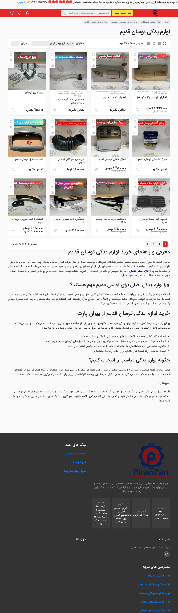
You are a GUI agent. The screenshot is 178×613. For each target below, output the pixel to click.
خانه (167, 22)
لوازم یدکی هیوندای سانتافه (154, 593)
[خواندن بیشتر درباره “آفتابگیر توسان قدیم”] (96, 110)
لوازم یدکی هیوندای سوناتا (155, 602)
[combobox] (86, 13)
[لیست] (154, 43)
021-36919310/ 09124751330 (160, 515)
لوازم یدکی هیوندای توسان (124, 22)
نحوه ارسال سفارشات (74, 471)
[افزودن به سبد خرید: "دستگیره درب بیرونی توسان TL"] (55, 230)
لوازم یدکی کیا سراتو (159, 576)
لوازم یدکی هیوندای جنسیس (153, 584)
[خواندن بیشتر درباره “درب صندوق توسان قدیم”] (13, 169)
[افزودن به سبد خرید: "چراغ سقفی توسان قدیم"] (96, 169)
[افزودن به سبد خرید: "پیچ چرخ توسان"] (13, 110)
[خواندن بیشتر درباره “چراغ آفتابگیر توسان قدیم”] (137, 169)
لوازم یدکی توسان (138, 271)
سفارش (80, 44)
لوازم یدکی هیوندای (151, 22)
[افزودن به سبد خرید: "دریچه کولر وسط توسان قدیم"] (137, 230)
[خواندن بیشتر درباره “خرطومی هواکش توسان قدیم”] (55, 169)
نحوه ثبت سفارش (76, 453)
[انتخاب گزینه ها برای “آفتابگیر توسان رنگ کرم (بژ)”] (137, 110)
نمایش (24, 44)
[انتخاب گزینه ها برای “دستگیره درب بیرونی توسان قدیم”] (13, 230)
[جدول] (148, 43)
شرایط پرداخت (78, 462)
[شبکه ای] (164, 43)
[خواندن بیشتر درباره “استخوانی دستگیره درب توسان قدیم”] (55, 110)
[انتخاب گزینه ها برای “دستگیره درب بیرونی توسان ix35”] (96, 230)
